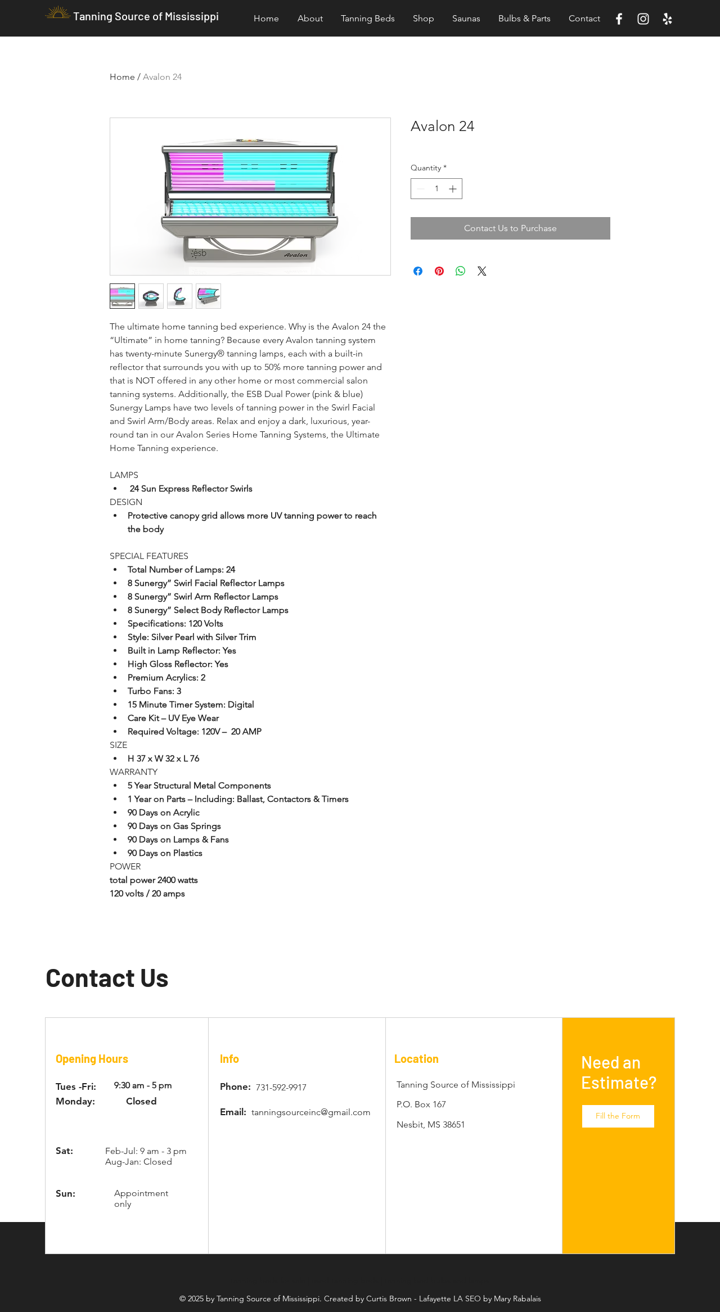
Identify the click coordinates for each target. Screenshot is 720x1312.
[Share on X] (482, 271)
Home (122, 76)
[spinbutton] (436, 189)
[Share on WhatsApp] (460, 271)
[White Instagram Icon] (643, 18)
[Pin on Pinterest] (439, 271)
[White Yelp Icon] (667, 18)
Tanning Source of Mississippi (146, 15)
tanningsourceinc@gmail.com (311, 1112)
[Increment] (454, 189)
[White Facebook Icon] (619, 18)
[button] (618, 1116)
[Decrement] (419, 189)
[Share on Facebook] (418, 271)
